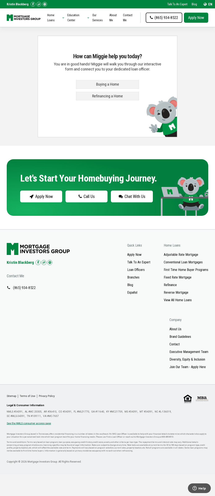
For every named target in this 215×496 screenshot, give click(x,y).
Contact (174, 344)
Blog (194, 4)
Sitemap (11, 396)
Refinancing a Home (107, 96)
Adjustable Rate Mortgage (181, 255)
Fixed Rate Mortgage (177, 277)
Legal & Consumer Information (25, 405)
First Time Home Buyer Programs (186, 270)
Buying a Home (107, 84)
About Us (175, 329)
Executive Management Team (188, 352)
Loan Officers (136, 270)
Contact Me (127, 17)
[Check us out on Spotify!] (49, 262)
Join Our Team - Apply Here (187, 367)
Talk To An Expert (177, 4)
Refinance (170, 285)
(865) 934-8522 (24, 287)
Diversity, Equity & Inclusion (187, 359)
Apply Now (196, 17)
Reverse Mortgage (176, 292)
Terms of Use (27, 396)
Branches (133, 277)
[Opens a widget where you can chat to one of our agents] (199, 488)
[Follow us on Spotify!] (44, 4)
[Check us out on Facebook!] (33, 4)
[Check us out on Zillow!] (39, 4)
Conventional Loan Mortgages (183, 262)
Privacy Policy (47, 396)
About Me (113, 17)
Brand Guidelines (180, 337)
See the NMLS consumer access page (29, 423)
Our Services (97, 17)
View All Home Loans (178, 300)
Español (132, 292)
